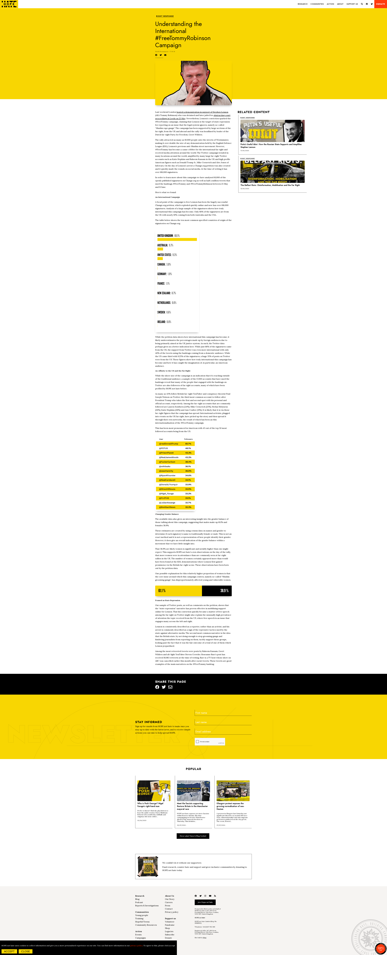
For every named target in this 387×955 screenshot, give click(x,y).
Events (138, 934)
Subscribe (169, 934)
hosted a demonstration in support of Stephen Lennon (202, 112)
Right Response (165, 16)
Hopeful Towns (142, 921)
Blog (137, 899)
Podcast (139, 902)
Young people (141, 915)
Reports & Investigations (147, 905)
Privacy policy (171, 912)
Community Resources (146, 925)
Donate (380, 4)
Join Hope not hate (205, 902)
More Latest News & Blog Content (193, 836)
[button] (302, 4)
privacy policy (136, 945)
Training (139, 918)
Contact (169, 908)
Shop (167, 928)
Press (167, 905)
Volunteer (169, 921)
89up (204, 938)
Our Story (169, 899)
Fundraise (169, 925)
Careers (169, 902)
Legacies (169, 931)
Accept (9, 951)
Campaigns (140, 938)
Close (25, 951)
